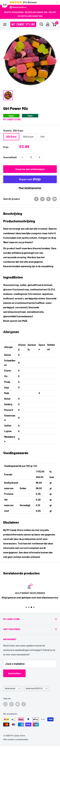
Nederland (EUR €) (34, 688)
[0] (54, 24)
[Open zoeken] (41, 24)
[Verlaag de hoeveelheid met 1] (22, 157)
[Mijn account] (47, 24)
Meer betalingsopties (30, 187)
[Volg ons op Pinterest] (11, 704)
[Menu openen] (4, 24)
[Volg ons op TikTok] (23, 704)
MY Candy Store (12, 119)
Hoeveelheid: (10, 157)
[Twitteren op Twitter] (48, 198)
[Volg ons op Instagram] (5, 704)
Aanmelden (14, 673)
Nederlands (10, 688)
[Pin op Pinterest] (42, 198)
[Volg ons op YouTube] (17, 704)
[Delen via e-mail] (54, 198)
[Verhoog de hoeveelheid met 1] (39, 157)
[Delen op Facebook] (36, 198)
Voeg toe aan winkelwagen (30, 169)
